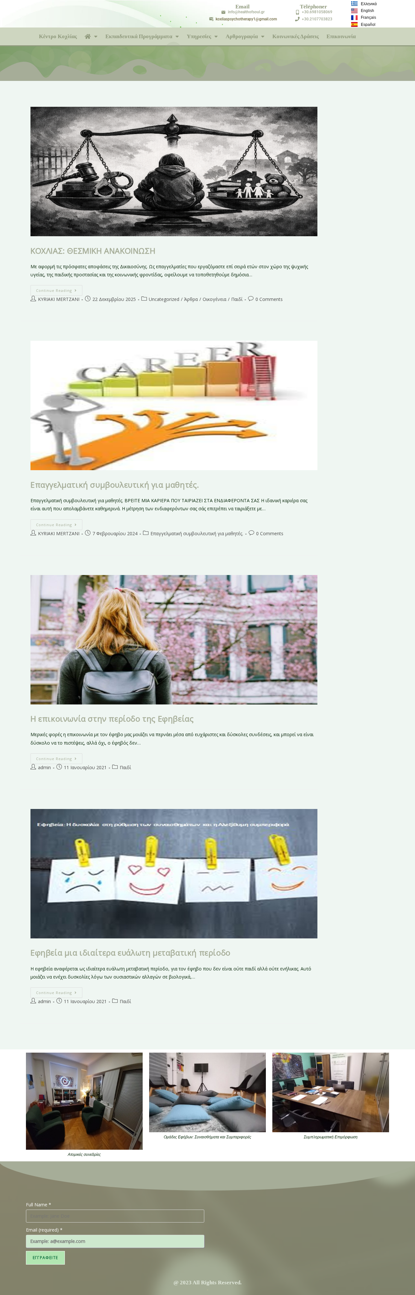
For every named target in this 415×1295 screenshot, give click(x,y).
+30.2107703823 (317, 19)
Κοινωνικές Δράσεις (295, 36)
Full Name (38, 1204)
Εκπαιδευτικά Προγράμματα (138, 36)
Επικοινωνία (341, 36)
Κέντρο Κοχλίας (58, 36)
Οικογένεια (214, 299)
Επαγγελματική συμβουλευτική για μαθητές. (114, 484)
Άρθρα (191, 299)
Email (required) (44, 1230)
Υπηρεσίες (199, 36)
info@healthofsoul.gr (246, 12)
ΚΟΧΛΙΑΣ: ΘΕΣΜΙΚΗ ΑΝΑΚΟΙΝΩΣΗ (92, 250)
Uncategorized (164, 299)
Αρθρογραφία (242, 36)
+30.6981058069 (317, 12)
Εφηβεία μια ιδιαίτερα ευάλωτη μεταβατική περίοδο (130, 952)
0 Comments (269, 299)
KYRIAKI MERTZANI (58, 299)
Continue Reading (59, 289)
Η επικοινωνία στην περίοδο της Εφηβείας (112, 718)
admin (44, 767)
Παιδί (237, 299)
